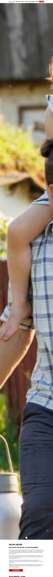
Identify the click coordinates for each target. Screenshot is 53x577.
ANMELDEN (42, 1)
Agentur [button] (19, 1)
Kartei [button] (23, 1)
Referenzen (26, 1)
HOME (17, 1)
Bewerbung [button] (33, 1)
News (30, 1)
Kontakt (37, 1)
